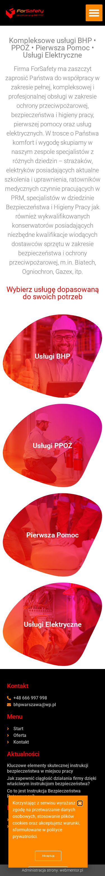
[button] (94, 12)
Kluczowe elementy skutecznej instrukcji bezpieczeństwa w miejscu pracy (47, 768)
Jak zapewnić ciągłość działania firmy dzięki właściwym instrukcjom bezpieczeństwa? (51, 781)
